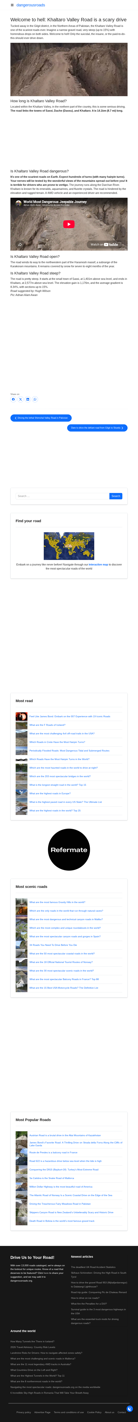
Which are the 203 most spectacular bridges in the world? (60, 776)
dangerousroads (30, 5)
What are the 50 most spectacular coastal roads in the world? (62, 953)
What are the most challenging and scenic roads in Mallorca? (42, 1358)
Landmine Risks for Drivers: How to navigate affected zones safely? (46, 1353)
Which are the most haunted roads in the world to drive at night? (63, 767)
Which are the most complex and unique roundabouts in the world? (65, 928)
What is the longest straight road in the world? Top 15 (57, 785)
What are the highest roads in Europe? (50, 793)
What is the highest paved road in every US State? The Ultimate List (65, 802)
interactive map (98, 564)
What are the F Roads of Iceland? (47, 725)
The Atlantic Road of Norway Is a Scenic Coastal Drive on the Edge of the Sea (70, 1195)
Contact (122, 1412)
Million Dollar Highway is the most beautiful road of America (60, 1186)
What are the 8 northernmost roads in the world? (36, 1381)
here (46, 1273)
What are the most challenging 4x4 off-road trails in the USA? (62, 733)
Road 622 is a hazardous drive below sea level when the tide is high (65, 1161)
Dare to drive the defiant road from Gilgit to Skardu (96, 428)
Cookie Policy (94, 1412)
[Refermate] (69, 849)
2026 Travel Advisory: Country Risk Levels (32, 1347)
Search (116, 496)
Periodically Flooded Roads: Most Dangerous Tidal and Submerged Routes (69, 750)
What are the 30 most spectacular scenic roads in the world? (61, 970)
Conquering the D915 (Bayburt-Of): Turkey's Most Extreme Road (63, 1169)
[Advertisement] (69, 140)
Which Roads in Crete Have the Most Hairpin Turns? (57, 742)
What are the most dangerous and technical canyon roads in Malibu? (66, 919)
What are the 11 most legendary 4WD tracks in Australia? (40, 1364)
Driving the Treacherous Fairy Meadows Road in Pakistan (60, 1203)
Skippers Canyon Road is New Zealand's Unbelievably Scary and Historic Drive (71, 1212)
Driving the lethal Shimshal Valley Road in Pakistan (42, 418)
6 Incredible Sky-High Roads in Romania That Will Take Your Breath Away (49, 1392)
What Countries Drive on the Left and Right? (34, 1370)
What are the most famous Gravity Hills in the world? (57, 902)
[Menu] (13, 5)
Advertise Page (42, 1412)
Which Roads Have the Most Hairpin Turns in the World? (59, 759)
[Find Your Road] (69, 545)
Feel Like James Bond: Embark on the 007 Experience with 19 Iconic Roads (69, 716)
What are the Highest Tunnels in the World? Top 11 (37, 1375)
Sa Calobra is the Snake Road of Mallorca (51, 1178)
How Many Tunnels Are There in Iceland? (32, 1341)
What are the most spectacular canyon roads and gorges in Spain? (65, 936)
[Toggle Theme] (130, 1409)
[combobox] (63, 496)
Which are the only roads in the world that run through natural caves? (66, 910)
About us (109, 1412)
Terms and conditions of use (69, 1412)
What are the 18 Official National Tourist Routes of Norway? (61, 962)
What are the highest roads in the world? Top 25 (55, 810)
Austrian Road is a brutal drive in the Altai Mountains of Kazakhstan (65, 1135)
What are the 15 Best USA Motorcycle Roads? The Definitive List (63, 987)
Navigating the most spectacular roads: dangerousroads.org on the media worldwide (55, 1387)
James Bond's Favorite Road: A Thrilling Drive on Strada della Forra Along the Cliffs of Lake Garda (75, 1144)
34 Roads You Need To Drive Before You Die (53, 945)
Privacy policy (23, 1412)
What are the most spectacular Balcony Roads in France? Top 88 (64, 979)
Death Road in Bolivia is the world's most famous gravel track (61, 1221)
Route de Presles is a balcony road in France (53, 1152)
